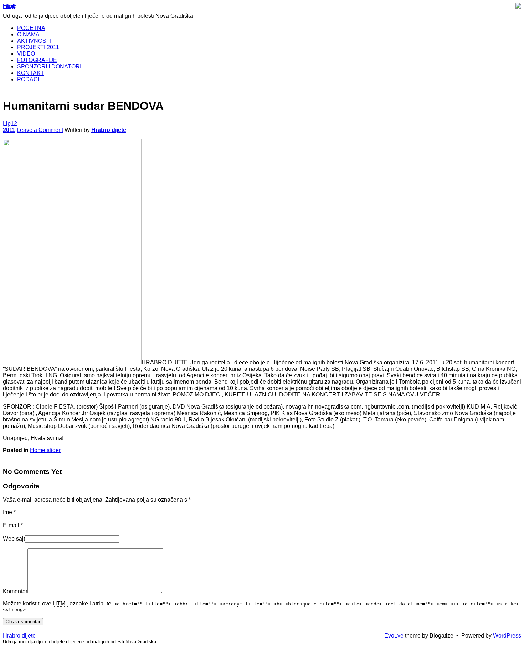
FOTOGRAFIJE (37, 60)
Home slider (45, 450)
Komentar (15, 591)
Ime (7, 512)
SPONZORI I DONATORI (49, 66)
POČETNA (31, 28)
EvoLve (394, 636)
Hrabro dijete (9, 6)
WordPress (507, 636)
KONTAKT (30, 73)
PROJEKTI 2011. (39, 47)
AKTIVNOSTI (34, 41)
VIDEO (26, 54)
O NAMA (28, 34)
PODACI (28, 79)
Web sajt (14, 539)
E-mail (11, 525)
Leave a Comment (40, 130)
